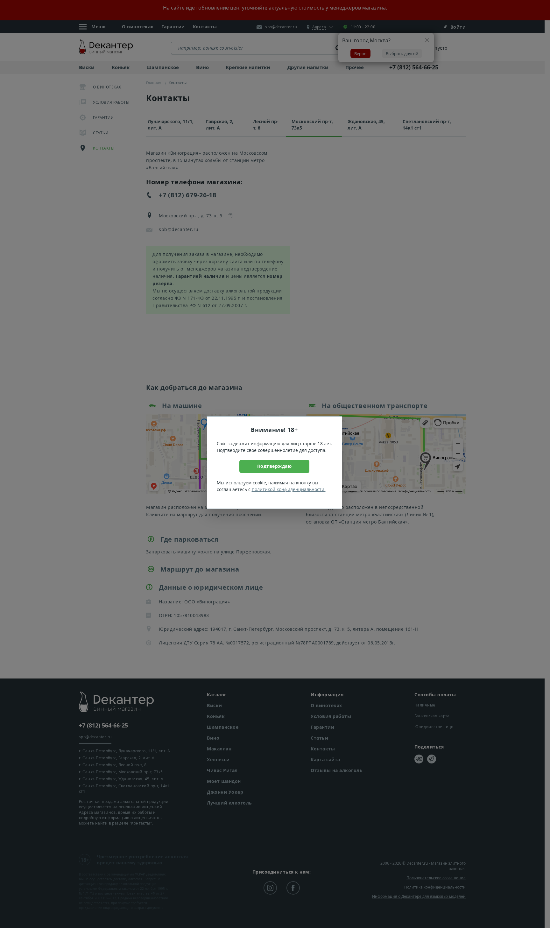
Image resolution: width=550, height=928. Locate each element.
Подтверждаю (274, 466)
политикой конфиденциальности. (289, 489)
